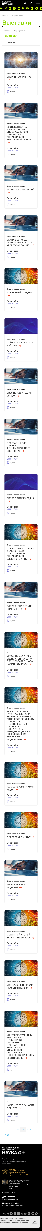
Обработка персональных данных (15, 1159)
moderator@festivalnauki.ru (12, 1205)
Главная (5, 16)
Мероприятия (17, 16)
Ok (34, 1221)
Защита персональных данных (14, 1161)
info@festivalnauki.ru (10, 1199)
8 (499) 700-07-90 (9, 1192)
